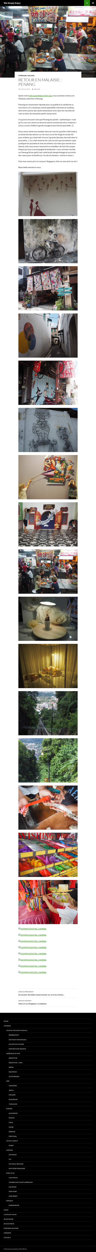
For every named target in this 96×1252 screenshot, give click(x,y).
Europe (9, 1109)
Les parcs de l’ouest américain (21, 1182)
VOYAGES (7, 1026)
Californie (13, 1178)
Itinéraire (22, 76)
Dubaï (11, 1145)
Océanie (9, 1150)
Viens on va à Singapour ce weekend (32, 1002)
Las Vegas (12, 1187)
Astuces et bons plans (17, 1040)
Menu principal (93, 3)
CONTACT (7, 1237)
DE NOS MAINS (9, 1224)
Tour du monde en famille (16, 1030)
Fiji (10, 1159)
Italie (11, 1122)
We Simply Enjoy (12, 3)
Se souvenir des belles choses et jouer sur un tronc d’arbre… (41, 993)
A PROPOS (7, 1233)
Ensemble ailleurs (11, 1228)
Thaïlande (13, 1104)
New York (13, 1191)
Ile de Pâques (14, 1076)
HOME (6, 1021)
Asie (7, 1081)
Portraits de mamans (17, 1049)
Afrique (9, 1201)
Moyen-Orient (12, 1141)
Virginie (37, 89)
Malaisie (30, 76)
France (12, 1118)
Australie (13, 1155)
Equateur (13, 1072)
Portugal (13, 1136)
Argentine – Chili (15, 1063)
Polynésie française (17, 1168)
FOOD (6, 1210)
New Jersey (13, 1196)
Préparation (14, 1035)
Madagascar (14, 1205)
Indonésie (13, 1086)
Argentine (13, 1058)
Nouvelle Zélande (16, 1164)
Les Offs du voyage (16, 1044)
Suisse (11, 1127)
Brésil (11, 1067)
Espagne (12, 1132)
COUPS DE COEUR (10, 1214)
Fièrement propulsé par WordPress (15, 1249)
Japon (11, 1090)
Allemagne (13, 1113)
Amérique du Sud (13, 1053)
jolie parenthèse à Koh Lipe (40, 95)
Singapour (13, 1099)
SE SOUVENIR (8, 1219)
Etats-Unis (10, 1173)
